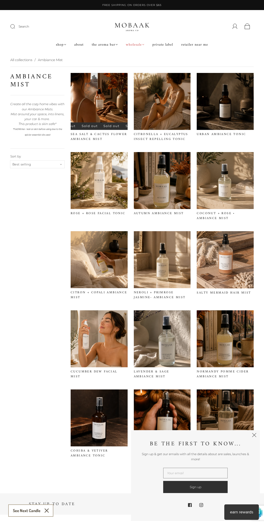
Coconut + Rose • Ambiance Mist (216, 216)
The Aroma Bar (103, 45)
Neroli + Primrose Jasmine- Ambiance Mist (160, 295)
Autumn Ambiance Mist (159, 213)
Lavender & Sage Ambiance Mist (151, 374)
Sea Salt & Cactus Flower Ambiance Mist (99, 137)
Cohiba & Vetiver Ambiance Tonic (89, 453)
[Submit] (16, 26)
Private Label (162, 45)
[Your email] (195, 473)
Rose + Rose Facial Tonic (98, 213)
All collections (21, 60)
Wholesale (134, 45)
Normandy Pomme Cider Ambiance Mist (223, 374)
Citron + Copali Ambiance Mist (99, 295)
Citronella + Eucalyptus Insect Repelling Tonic (161, 137)
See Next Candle (26, 510)
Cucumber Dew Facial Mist (94, 374)
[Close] (47, 511)
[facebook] (189, 505)
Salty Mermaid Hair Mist (224, 293)
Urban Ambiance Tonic (221, 134)
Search (24, 26)
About (79, 45)
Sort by (15, 156)
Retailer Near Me (194, 45)
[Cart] (247, 26)
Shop (60, 45)
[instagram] (201, 505)
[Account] (235, 26)
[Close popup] (254, 435)
